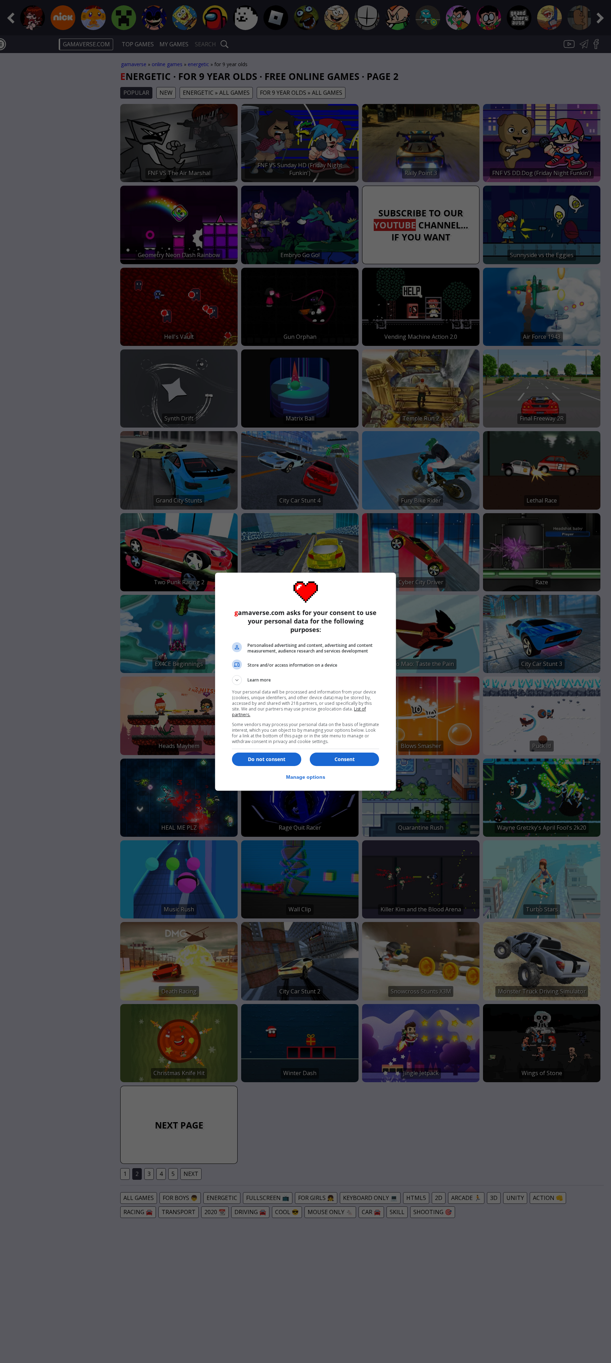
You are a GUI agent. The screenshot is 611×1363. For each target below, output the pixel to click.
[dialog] (305, 682)
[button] (305, 680)
